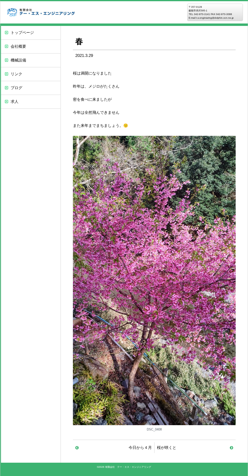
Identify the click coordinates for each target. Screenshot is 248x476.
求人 (14, 102)
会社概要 (18, 46)
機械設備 (18, 60)
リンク (16, 74)
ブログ (16, 88)
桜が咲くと (166, 447)
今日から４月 (140, 447)
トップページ (22, 33)
